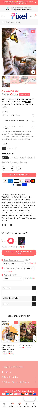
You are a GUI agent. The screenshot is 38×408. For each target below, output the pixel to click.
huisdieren (31, 205)
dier (15, 205)
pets (27, 210)
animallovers (11, 203)
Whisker (22, 218)
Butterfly (32, 203)
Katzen (25, 197)
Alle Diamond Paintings (9, 194)
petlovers (22, 210)
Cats (12, 205)
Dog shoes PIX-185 (26, 345)
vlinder (10, 218)
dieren (20, 205)
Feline (25, 205)
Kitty (21, 208)
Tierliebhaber (27, 215)
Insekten (9, 208)
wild (34, 218)
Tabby (25, 213)
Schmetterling (6, 213)
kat (14, 208)
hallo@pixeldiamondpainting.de (22, 7)
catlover (7, 205)
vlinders (16, 218)
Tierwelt (4, 218)
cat (3, 205)
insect (4, 208)
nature (11, 210)
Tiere (28, 200)
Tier (16, 215)
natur (25, 208)
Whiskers (29, 218)
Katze (17, 208)
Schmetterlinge (20, 200)
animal (4, 203)
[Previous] (3, 51)
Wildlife (4, 220)
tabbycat (11, 215)
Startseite (4, 22)
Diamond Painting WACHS (13, 268)
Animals (19, 203)
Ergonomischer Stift (10, 275)
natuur (16, 210)
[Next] (34, 51)
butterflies (25, 203)
